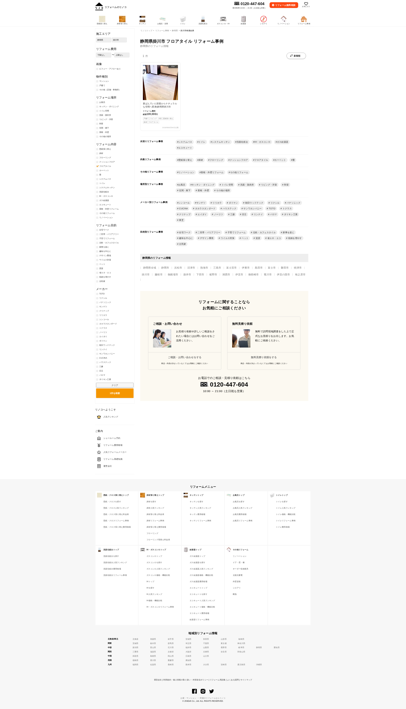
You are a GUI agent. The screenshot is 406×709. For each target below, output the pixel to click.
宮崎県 (224, 665)
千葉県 (206, 643)
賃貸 (257, 238)
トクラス (287, 208)
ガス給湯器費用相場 (198, 581)
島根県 (153, 656)
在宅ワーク (184, 232)
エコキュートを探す (198, 594)
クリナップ (184, 214)
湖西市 (226, 274)
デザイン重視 (206, 238)
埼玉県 (188, 643)
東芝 (181, 220)
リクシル (275, 203)
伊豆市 (239, 274)
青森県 (153, 639)
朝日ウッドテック (253, 203)
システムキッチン (221, 142)
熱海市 (204, 267)
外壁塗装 (237, 581)
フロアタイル (261, 160)
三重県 (135, 652)
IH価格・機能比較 (154, 600)
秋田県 (206, 639)
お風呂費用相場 (239, 514)
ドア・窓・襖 (239, 562)
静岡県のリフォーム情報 (154, 46)
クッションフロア (239, 160)
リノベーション (186, 172)
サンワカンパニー (252, 208)
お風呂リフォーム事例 (242, 521)
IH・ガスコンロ (262, 142)
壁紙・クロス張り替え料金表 (116, 514)
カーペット (280, 160)
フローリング (216, 160)
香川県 (153, 660)
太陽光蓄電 (238, 575)
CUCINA (183, 208)
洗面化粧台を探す (111, 556)
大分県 (206, 665)
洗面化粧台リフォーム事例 (115, 575)
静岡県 (259, 647)
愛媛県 (171, 660)
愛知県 (277, 647)
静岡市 (165, 267)
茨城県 (135, 643)
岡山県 (171, 656)
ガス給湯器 (282, 142)
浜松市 (178, 267)
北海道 (135, 639)
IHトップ (150, 581)
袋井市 (187, 274)
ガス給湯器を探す (197, 562)
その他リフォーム (239, 172)
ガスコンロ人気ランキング (158, 569)
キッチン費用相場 (197, 514)
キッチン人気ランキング (200, 508)
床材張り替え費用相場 (156, 527)
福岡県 (135, 665)
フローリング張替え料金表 (158, 540)
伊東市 (246, 267)
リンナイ (258, 214)
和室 (286, 184)
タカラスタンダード (204, 208)
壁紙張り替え (185, 160)
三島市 (217, 267)
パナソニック (293, 203)
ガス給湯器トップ (197, 556)
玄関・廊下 (184, 190)
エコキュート (185, 147)
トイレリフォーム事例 (285, 521)
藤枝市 (159, 274)
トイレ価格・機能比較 (285, 514)
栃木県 (153, 643)
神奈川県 (241, 643)
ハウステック (229, 208)
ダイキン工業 (290, 214)
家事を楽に (288, 232)
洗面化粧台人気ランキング (115, 562)
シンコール (184, 203)
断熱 (235, 594)
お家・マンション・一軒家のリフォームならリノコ (202, 698)
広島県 (188, 656)
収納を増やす (294, 238)
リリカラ (217, 203)
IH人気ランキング (154, 594)
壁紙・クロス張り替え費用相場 (117, 527)
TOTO (271, 208)
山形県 (224, 639)
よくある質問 (233, 680)
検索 (115, 393)
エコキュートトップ (198, 588)
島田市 (259, 267)
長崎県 (171, 665)
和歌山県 (241, 652)
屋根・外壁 (203, 190)
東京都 (224, 643)
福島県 (241, 639)
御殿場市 (173, 274)
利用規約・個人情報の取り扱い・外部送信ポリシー (185, 680)
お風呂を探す (239, 502)
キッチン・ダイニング (203, 184)
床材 (201, 160)
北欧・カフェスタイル (264, 232)
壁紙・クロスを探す (112, 502)
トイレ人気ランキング (285, 508)
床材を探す (151, 502)
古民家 (182, 244)
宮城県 (188, 639)
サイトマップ (246, 680)
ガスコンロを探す (154, 562)
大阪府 (188, 652)
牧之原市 (300, 274)
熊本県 (188, 665)
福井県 (188, 647)
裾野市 (213, 274)
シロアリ (237, 588)
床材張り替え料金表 (155, 514)
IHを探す (150, 588)
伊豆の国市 (283, 274)
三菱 (232, 214)
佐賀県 (153, 665)
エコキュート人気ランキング (202, 600)
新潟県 (135, 647)
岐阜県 (241, 647)
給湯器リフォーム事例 (199, 619)
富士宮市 (231, 267)
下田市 (200, 274)
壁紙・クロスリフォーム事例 (116, 521)
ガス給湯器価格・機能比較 (201, 575)
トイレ (202, 142)
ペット (244, 238)
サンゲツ (200, 203)
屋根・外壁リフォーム (212, 172)
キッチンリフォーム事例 (200, 521)
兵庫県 (206, 652)
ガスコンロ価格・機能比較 (158, 575)
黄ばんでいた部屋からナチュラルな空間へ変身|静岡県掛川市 (160, 94)
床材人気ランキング (155, 508)
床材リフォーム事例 (155, 521)
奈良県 (224, 652)
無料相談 (285, 5)
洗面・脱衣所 (246, 184)
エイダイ (202, 214)
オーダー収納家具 (241, 569)
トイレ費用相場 (283, 527)
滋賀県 (153, 652)
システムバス (185, 142)
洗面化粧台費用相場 (112, 569)
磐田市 (285, 267)
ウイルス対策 (227, 238)
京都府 (171, 652)
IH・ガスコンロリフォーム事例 (160, 607)
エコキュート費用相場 (199, 613)
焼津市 (298, 267)
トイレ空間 (227, 184)
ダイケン (233, 203)
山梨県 (206, 647)
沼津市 (191, 267)
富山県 (153, 647)
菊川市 (268, 274)
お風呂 (181, 184)
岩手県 (171, 639)
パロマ (273, 214)
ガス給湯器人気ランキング (201, 569)
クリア (114, 385)
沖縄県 (259, 665)
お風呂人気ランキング (242, 508)
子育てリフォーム (236, 232)
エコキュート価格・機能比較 (202, 607)
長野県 (224, 647)
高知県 (188, 660)
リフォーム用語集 (218, 680)
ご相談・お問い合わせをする (185, 357)
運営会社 (158, 680)
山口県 (206, 656)
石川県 (171, 647)
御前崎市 (253, 274)
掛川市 (146, 274)
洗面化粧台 (242, 142)
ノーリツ (218, 214)
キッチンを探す (196, 502)
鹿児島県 (241, 665)
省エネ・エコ (274, 238)
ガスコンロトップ (154, 556)
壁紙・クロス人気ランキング (116, 508)
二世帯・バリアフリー (208, 232)
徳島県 (135, 660)
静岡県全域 (149, 267)
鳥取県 (135, 656)
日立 (243, 214)
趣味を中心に (185, 238)
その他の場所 (223, 190)
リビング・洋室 (268, 184)
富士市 (272, 267)
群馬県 (171, 643)
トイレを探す (282, 502)
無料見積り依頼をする (264, 357)
